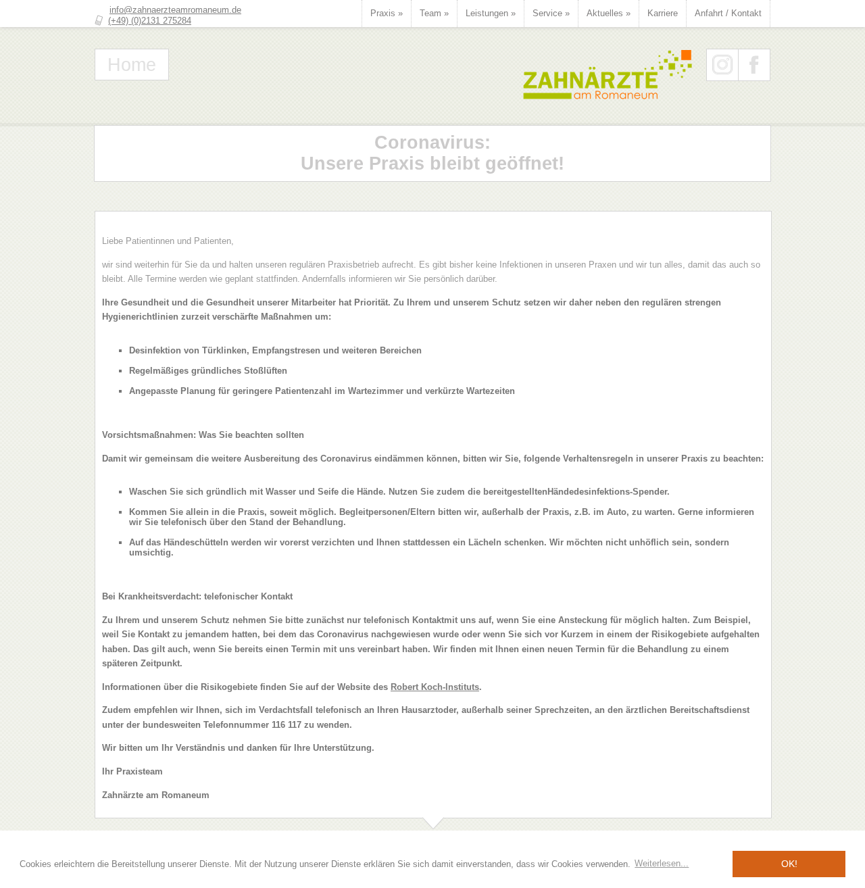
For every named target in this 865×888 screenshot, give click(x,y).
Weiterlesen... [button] (662, 863)
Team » (434, 13)
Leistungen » (491, 13)
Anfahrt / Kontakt (728, 13)
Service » (551, 13)
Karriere (662, 13)
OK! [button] (789, 863)
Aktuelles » (609, 13)
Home (131, 65)
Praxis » (386, 13)
